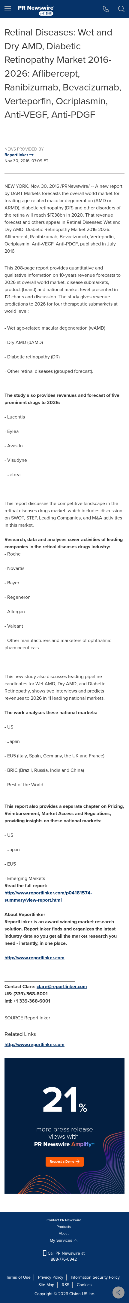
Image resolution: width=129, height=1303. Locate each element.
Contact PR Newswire (63, 1220)
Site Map (46, 1285)
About (64, 1233)
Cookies (84, 1285)
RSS (65, 1285)
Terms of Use (18, 1277)
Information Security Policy (95, 1277)
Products (64, 1226)
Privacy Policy (50, 1277)
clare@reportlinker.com (62, 986)
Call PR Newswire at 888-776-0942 (65, 1256)
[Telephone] (106, 9)
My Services (62, 1240)
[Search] (121, 9)
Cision (75, 1294)
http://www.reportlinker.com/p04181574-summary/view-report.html (48, 896)
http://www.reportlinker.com (34, 957)
